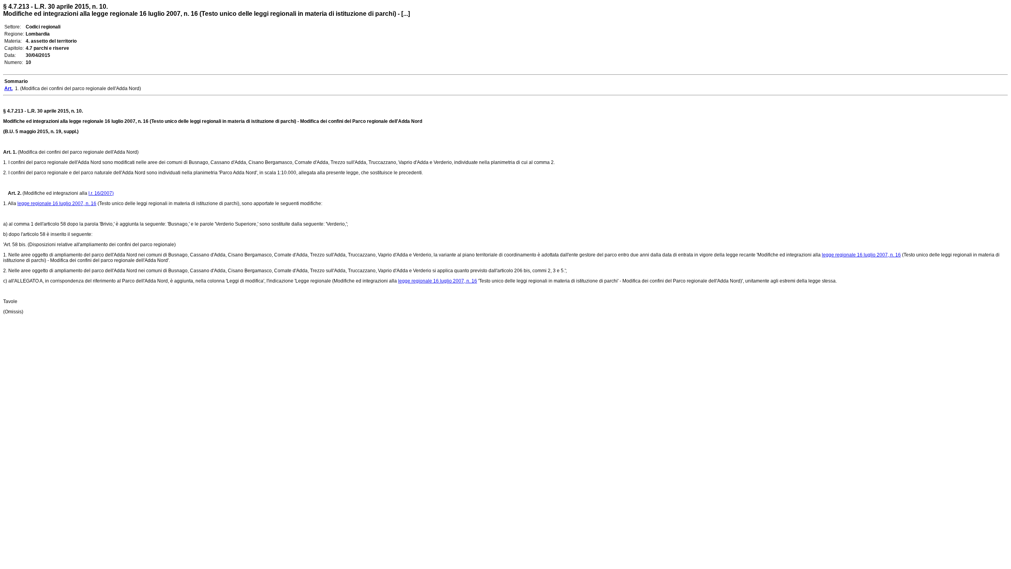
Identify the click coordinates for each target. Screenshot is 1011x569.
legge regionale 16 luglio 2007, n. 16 (56, 203)
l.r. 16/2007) (101, 193)
